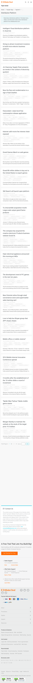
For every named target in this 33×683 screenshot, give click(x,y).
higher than (17, 432)
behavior (5, 326)
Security (29, 635)
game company (7, 180)
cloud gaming (11, 280)
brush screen (11, 96)
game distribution (12, 157)
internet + (6, 346)
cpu (23, 280)
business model (13, 195)
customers (16, 386)
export (5, 178)
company (21, 137)
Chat (5, 565)
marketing (6, 99)
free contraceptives (8, 120)
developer (21, 326)
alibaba (5, 260)
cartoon (9, 407)
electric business (18, 54)
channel (11, 430)
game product (7, 159)
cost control (23, 430)
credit (11, 52)
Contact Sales (14, 565)
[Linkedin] (24, 590)
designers (6, 241)
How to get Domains (23, 641)
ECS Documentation (12, 641)
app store (15, 117)
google (23, 196)
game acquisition (17, 178)
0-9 (11, 662)
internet (25, 344)
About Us (8, 671)
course (5, 342)
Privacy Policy (15, 671)
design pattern (25, 342)
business (6, 52)
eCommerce (16, 635)
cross (21, 75)
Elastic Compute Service (7, 632)
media (12, 242)
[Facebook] (21, 590)
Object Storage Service (6, 635)
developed (6, 118)
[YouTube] (2, 592)
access (9, 137)
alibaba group (12, 260)
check (17, 430)
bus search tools (13, 326)
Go (27, 444)
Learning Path (17, 644)
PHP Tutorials (18, 653)
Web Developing (5, 653)
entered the (17, 98)
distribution (25, 52)
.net (4, 137)
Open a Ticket (7, 575)
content (5, 156)
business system (13, 75)
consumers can (18, 303)
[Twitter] (28, 590)
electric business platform (9, 56)
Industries (20, 651)
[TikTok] (6, 592)
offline (11, 307)
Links (2, 673)
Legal (21, 671)
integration (12, 366)
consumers (10, 303)
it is (23, 98)
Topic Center (4, 651)
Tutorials (12, 653)
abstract (5, 386)
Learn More (7, 582)
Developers (26, 651)
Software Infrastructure (7, 644)
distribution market (15, 139)
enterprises (24, 388)
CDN (15, 632)
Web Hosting (23, 635)
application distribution (20, 324)
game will (15, 219)
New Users (24, 644)
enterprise (6, 366)
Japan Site (3, 641)
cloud (5, 280)
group (18, 56)
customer (26, 75)
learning (5, 307)
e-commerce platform (8, 79)
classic (15, 407)
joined (23, 305)
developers (19, 363)
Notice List (26, 671)
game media (21, 157)
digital (27, 137)
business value (7, 261)
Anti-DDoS (19, 632)
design (10, 342)
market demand (7, 433)
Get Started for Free (9, 553)
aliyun (5, 117)
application (21, 117)
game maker (6, 410)
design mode (17, 342)
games (13, 159)
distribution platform (8, 54)
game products (7, 219)
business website (13, 239)
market (23, 432)
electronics (6, 242)
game (5, 157)
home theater (18, 344)
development (17, 52)
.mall (5, 96)
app (9, 117)
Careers (3, 671)
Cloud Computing (12, 651)
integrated (6, 390)
